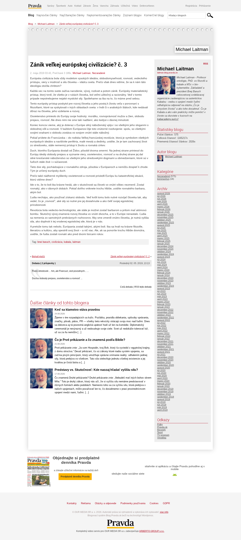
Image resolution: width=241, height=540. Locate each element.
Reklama (86, 503)
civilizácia (57, 241)
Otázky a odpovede (105, 503)
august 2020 (163, 367)
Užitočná (125, 6)
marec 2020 (163, 381)
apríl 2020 (162, 378)
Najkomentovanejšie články (103, 15)
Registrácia (191, 6)
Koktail (77, 6)
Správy (50, 6)
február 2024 (163, 272)
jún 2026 (161, 198)
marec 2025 (163, 238)
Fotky (160, 424)
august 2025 (163, 225)
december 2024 (165, 246)
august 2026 (163, 193)
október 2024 (164, 251)
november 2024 (165, 249)
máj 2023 (162, 296)
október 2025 (164, 220)
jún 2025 (161, 230)
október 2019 (164, 394)
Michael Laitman (46, 24)
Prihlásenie (205, 6)
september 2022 (165, 317)
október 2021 (164, 346)
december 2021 (165, 341)
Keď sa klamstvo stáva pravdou (77, 309)
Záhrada (114, 6)
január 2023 (163, 307)
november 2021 (165, 344)
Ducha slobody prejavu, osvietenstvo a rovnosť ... (57, 278)
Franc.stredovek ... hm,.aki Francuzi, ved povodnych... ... (60, 271)
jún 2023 (161, 294)
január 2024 (163, 275)
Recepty (161, 430)
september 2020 (165, 365)
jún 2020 (161, 373)
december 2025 (165, 214)
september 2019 (165, 397)
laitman (76, 241)
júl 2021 (161, 354)
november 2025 (165, 217)
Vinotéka (161, 437)
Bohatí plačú (38, 256)
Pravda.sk (162, 427)
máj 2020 (162, 375)
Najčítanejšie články (72, 15)
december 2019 (165, 389)
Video (135, 6)
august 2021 (163, 352)
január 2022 (163, 338)
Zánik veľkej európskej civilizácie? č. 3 (78, 24)
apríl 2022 (162, 331)
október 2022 (164, 315)
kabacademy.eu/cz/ (167, 119)
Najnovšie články (47, 15)
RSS (205, 63)
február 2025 (163, 241)
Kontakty (72, 503)
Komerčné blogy (154, 15)
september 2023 (165, 286)
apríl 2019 (162, 410)
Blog (31, 15)
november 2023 (165, 280)
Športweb (61, 6)
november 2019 (165, 391)
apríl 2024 (162, 267)
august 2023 (163, 288)
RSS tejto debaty (143, 287)
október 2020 (164, 362)
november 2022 (165, 312)
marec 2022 (163, 333)
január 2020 (163, 386)
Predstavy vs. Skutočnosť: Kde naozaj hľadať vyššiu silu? (96, 369)
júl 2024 (161, 259)
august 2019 (163, 399)
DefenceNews (147, 6)
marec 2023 (163, 301)
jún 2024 (161, 262)
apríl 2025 (162, 235)
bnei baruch (43, 241)
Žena (95, 6)
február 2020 (163, 383)
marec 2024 (163, 270)
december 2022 (165, 309)
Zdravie (87, 6)
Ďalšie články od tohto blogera (59, 303)
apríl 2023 (162, 299)
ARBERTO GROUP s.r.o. (151, 531)
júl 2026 (161, 196)
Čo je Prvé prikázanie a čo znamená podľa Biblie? (90, 339)
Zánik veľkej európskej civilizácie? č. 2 (130, 256)
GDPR (166, 503)
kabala (67, 241)
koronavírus (163, 179)
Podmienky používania (132, 503)
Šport (160, 432)
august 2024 (163, 257)
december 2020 (165, 357)
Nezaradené (98, 73)
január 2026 (163, 212)
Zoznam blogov (132, 15)
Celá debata (126, 287)
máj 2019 (162, 407)
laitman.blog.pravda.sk (167, 72)
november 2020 (165, 360)
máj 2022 (162, 328)
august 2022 (163, 320)
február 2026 (163, 209)
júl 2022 (161, 323)
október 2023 (164, 283)
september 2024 (165, 254)
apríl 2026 (162, 204)
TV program (163, 435)
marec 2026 (163, 206)
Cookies (154, 503)
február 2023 (163, 304)
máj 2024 (162, 264)
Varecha (104, 6)
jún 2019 (161, 404)
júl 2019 (161, 402)
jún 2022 (161, 325)
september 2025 (165, 222)
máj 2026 (162, 201)
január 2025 (163, 243)
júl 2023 (161, 291)
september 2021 (165, 349)
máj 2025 (162, 233)
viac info (164, 512)
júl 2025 (161, 228)
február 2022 (163, 336)
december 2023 (165, 278)
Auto (70, 6)
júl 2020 (161, 370)
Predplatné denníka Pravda (75, 476)
